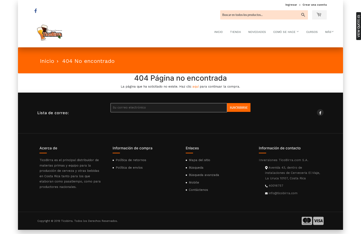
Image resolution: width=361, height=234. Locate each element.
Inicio (47, 61)
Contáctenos (198, 190)
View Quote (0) (358, 26)
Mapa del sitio (199, 160)
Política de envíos (129, 167)
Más (328, 32)
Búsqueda (196, 167)
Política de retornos (131, 160)
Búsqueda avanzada (204, 175)
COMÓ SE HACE (284, 32)
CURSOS (312, 32)
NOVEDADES (257, 32)
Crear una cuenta (315, 4)
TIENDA (235, 32)
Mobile (194, 182)
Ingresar (291, 4)
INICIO (218, 32)
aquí (195, 86)
